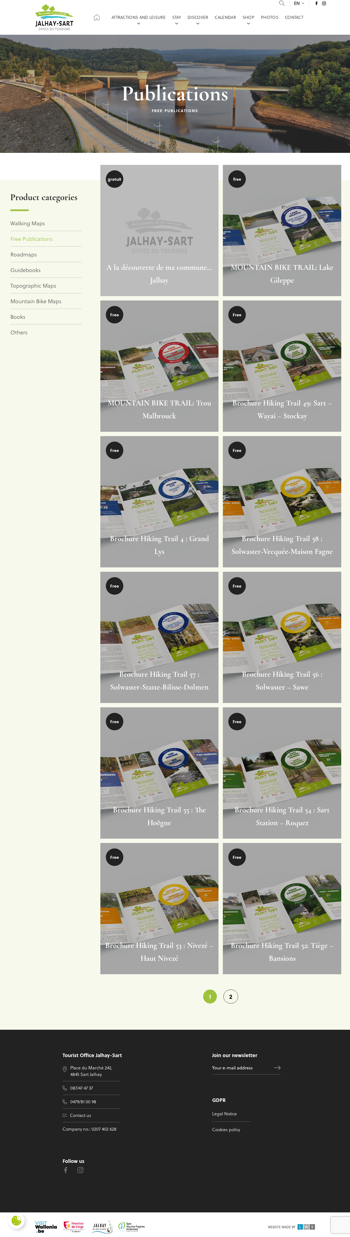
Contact (294, 17)
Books (17, 317)
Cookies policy (226, 1129)
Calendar (225, 17)
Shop (248, 17)
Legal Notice (224, 1113)
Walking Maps (27, 223)
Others (19, 332)
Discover (198, 17)
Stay (176, 17)
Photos (269, 17)
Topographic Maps (33, 285)
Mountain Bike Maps (36, 301)
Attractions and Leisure (139, 17)
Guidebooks (25, 270)
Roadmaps (23, 254)
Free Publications (31, 239)
